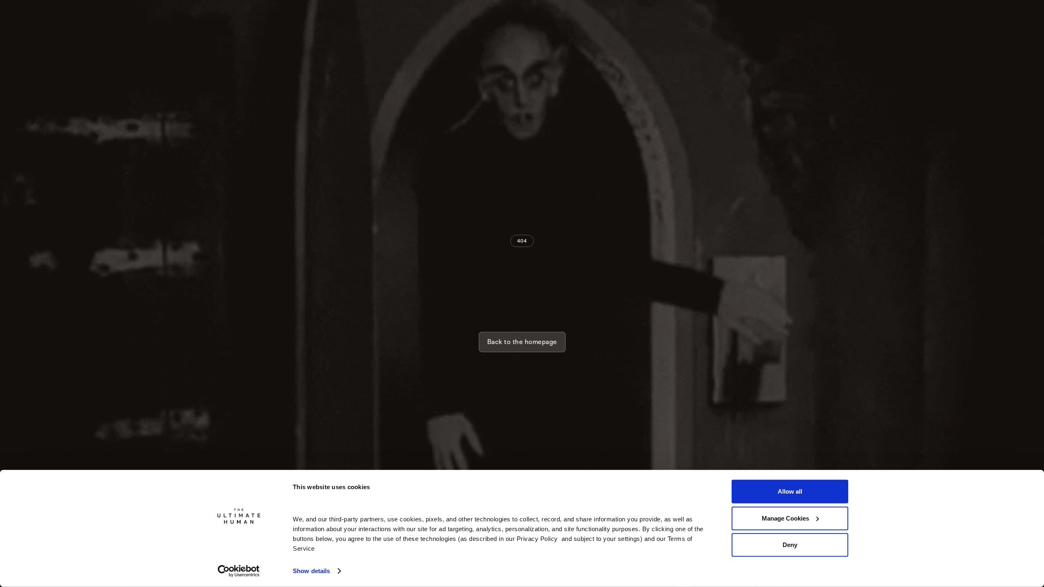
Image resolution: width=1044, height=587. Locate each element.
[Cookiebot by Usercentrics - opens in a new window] (238, 571)
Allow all (790, 491)
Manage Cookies (785, 517)
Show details (311, 570)
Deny (790, 544)
